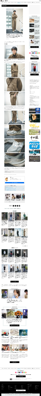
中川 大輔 (15, 208)
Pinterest (36, 53)
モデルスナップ (19, 2)
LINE (19, 206)
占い (34, 2)
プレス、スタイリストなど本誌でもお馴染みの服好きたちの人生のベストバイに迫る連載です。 (23, 340)
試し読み (35, 74)
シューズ (5, 208)
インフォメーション (37, 2)
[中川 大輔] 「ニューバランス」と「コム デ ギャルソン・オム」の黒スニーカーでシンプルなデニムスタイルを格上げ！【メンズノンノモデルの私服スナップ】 (11, 224)
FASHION (3, 336)
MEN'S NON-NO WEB (2, 0)
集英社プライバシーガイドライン (17, 393)
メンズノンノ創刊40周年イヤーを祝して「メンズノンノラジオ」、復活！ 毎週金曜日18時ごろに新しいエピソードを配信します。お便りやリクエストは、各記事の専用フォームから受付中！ (23, 356)
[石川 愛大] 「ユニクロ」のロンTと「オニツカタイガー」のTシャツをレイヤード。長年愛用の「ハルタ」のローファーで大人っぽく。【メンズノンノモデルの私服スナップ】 (18, 275)
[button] (8, 201)
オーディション (5, 2)
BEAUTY (3, 351)
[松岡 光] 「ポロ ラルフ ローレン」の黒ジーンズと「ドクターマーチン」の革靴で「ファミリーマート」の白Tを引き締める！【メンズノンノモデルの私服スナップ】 (11, 275)
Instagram (30, 53)
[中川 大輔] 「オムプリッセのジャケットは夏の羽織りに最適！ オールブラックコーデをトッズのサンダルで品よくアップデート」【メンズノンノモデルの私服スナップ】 (18, 240)
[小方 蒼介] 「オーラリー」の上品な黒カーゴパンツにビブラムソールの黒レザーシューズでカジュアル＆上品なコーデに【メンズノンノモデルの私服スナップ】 (17, 260)
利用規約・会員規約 (30, 393)
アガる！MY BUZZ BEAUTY (6, 352)
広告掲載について (26, 393)
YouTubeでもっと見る (15, 325)
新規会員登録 (35, 58)
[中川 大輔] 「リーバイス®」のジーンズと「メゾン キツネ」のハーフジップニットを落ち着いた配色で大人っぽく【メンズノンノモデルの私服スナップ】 (5, 239)
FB (15, 206)
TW (13, 206)
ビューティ (15, 2)
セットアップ (11, 208)
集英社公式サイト (11, 393)
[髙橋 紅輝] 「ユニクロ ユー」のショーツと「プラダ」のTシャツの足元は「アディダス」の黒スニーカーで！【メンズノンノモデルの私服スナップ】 (4, 275)
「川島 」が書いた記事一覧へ (15, 182)
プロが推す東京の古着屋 (5, 337)
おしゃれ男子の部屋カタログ (14, 352)
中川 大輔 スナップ (18, 208)
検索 (39, 1)
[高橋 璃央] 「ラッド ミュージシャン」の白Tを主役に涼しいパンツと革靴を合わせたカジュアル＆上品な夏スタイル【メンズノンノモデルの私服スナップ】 (5, 260)
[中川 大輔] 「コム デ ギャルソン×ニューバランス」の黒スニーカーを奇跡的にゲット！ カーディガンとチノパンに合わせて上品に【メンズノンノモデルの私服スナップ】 (18, 223)
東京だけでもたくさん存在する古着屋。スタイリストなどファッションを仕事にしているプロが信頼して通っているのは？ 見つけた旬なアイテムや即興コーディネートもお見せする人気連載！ (6, 341)
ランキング (9, 2)
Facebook (34, 53)
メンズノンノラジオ (22, 352)
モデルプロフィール (29, 2)
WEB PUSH (39, 53)
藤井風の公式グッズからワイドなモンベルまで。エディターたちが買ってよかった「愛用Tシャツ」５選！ (36, 21)
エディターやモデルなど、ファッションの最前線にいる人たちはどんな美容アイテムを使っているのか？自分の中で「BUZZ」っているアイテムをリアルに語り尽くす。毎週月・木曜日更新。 (6, 356)
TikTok (31, 53)
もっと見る (14, 281)
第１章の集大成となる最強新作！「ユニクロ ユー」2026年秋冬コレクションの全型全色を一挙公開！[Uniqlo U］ (36, 37)
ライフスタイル (25, 2)
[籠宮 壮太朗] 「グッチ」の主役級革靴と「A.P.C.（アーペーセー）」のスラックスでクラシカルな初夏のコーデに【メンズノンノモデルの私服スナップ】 (24, 260)
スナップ (8, 208)
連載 (32, 2)
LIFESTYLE (12, 351)
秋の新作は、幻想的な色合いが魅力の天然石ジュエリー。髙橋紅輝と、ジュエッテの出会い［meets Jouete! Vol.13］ (13, 200)
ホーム (2, 2)
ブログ (22, 2)
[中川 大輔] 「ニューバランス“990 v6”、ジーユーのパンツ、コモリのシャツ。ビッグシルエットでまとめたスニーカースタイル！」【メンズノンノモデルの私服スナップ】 (11, 239)
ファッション (12, 2)
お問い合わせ (22, 393)
